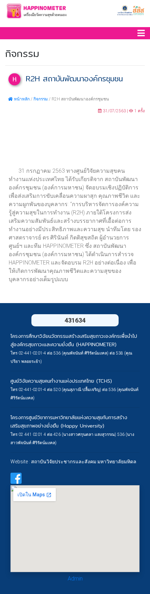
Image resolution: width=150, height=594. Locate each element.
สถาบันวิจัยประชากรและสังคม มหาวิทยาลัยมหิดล (83, 461)
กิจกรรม (40, 99)
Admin (75, 578)
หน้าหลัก (21, 99)
